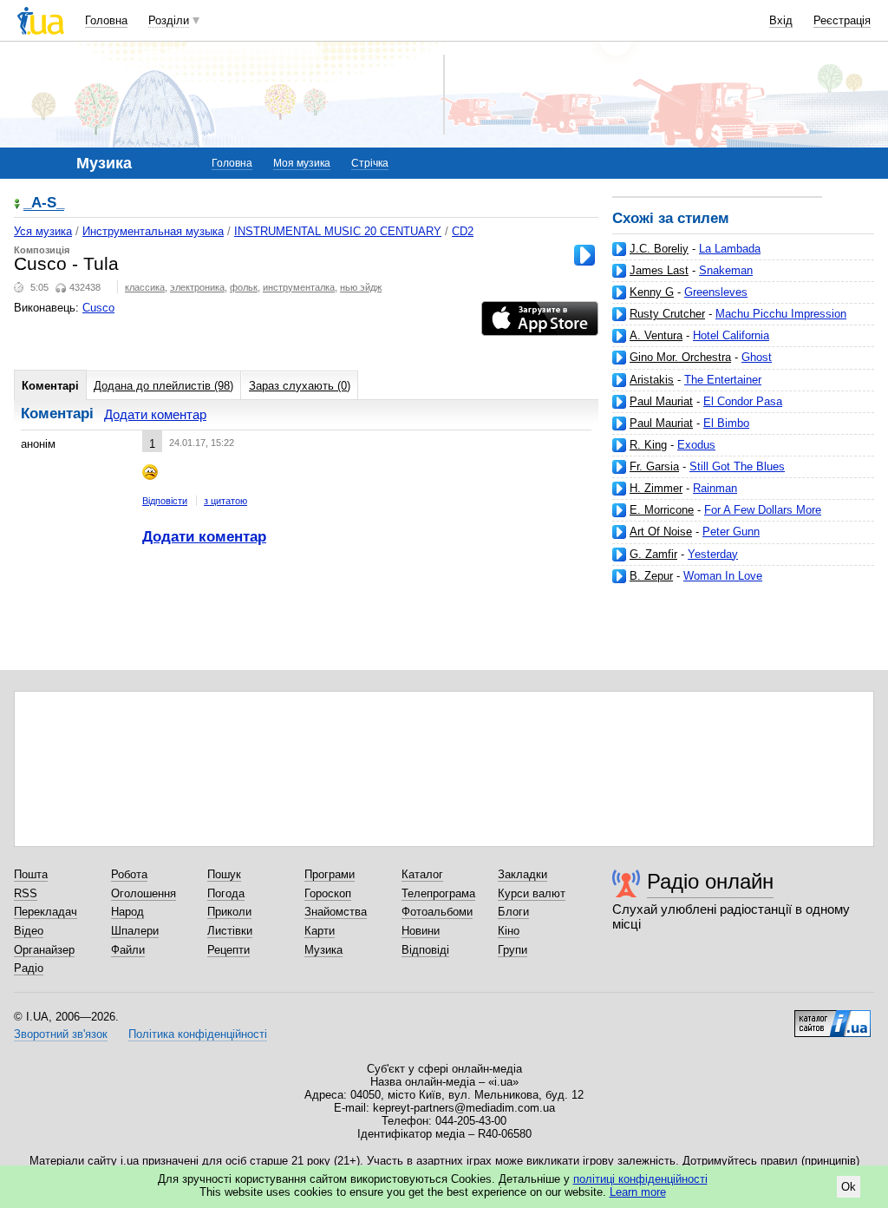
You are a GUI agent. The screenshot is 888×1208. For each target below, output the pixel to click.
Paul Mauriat (661, 401)
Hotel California (731, 335)
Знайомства (335, 911)
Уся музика (43, 231)
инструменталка (299, 287)
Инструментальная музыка (153, 231)
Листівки (229, 930)
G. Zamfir (653, 554)
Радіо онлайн (710, 881)
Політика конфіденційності (197, 1034)
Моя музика (301, 163)
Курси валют (531, 893)
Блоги (513, 911)
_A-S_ (43, 203)
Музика (323, 949)
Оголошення (143, 893)
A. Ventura (656, 335)
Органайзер (44, 949)
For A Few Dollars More (762, 509)
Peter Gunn (731, 531)
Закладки (522, 874)
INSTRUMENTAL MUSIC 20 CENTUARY (337, 231)
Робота (129, 874)
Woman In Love (722, 575)
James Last (659, 270)
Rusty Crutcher (667, 313)
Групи (512, 949)
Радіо (28, 968)
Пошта (31, 874)
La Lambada (730, 248)
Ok (848, 1186)
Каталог (422, 874)
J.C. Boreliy (659, 248)
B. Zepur (651, 575)
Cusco (98, 307)
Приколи (229, 911)
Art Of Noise (661, 531)
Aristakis (652, 379)
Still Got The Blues (737, 466)
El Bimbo (726, 423)
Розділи (168, 20)
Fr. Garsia (654, 466)
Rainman (715, 488)
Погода (226, 893)
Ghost (756, 357)
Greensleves (716, 292)
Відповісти (164, 501)
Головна (106, 20)
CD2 (462, 231)
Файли (128, 949)
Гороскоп (327, 893)
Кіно (508, 930)
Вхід (781, 20)
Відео (28, 930)
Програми (329, 874)
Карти (319, 930)
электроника (197, 287)
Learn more (638, 1191)
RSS (25, 893)
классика (145, 287)
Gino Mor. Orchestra (680, 357)
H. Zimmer (656, 488)
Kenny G (652, 292)
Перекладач (45, 911)
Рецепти (228, 949)
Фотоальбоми (437, 911)
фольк (244, 287)
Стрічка (369, 163)
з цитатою (225, 501)
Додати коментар (155, 414)
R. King (648, 444)
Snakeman (726, 270)
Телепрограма (438, 893)
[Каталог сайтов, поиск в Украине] (832, 1017)
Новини (421, 930)
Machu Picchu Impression (780, 313)
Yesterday (713, 554)
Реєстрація (842, 20)
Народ (127, 911)
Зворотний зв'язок (61, 1034)
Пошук (224, 874)
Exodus (696, 444)
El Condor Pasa (742, 401)
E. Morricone (662, 509)
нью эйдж (361, 287)
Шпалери (135, 930)
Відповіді (425, 949)
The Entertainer (722, 379)
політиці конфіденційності (640, 1178)
